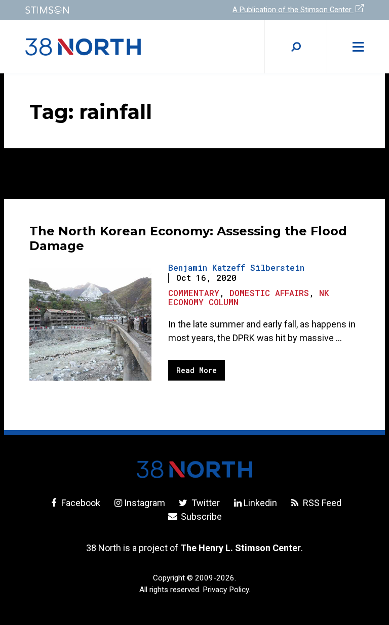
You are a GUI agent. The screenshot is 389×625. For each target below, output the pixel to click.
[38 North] (194, 469)
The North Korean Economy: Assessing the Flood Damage (188, 238)
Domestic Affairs (269, 292)
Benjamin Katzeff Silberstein (236, 267)
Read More (196, 370)
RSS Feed (321, 502)
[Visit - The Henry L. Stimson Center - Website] (103, 10)
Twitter (204, 502)
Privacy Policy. (226, 589)
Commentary (193, 292)
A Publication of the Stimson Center (293, 10)
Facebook (79, 502)
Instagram (144, 502)
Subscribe (200, 516)
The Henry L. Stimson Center (240, 548)
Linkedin (260, 502)
